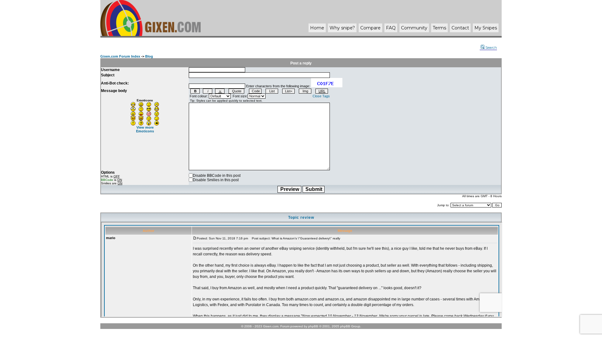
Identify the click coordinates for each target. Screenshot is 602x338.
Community (414, 28)
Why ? (342, 28)
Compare (370, 28)
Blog (149, 56)
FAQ (391, 28)
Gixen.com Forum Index (120, 56)
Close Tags (321, 96)
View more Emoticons (145, 129)
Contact (460, 28)
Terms (439, 28)
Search (491, 47)
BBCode (107, 180)
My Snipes (485, 28)
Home (317, 28)
